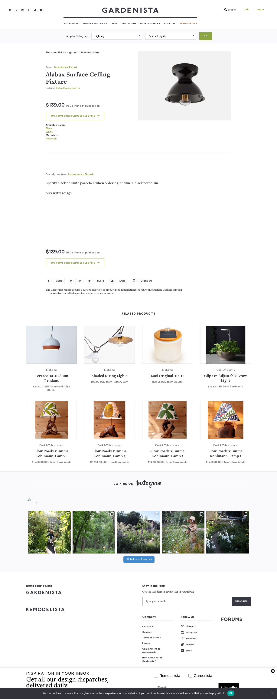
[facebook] (28, 10)
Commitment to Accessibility (151, 650)
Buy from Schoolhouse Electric (73, 116)
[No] (272, 693)
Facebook (191, 638)
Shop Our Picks (149, 23)
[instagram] (22, 10)
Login (260, 9)
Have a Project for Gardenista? (152, 659)
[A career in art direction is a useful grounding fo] (227, 532)
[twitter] (35, 10)
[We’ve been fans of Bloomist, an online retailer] (49, 532)
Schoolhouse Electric (66, 67)
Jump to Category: (76, 36)
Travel (114, 23)
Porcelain (51, 138)
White (49, 132)
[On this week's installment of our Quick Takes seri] (183, 532)
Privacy (146, 643)
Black (49, 128)
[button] (229, 10)
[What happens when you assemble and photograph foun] (94, 532)
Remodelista (188, 23)
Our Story (170, 23)
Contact (147, 632)
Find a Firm (129, 23)
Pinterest (191, 626)
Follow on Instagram (141, 559)
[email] (41, 10)
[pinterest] (16, 10)
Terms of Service (151, 638)
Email (189, 651)
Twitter (190, 645)
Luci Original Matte (167, 376)
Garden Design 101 (95, 23)
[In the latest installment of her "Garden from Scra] (138, 532)
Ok (231, 693)
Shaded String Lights (110, 376)
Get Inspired (72, 23)
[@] (37, 502)
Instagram (191, 632)
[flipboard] (10, 10)
